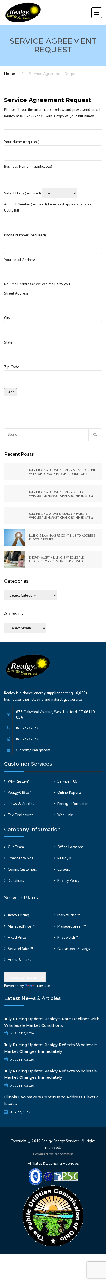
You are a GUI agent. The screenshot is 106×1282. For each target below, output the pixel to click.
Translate (42, 985)
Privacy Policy (68, 880)
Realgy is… (66, 858)
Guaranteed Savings (73, 948)
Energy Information (72, 803)
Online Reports (69, 792)
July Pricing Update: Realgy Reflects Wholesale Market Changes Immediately (50, 1048)
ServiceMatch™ (20, 948)
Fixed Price (17, 937)
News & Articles (21, 803)
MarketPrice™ (68, 914)
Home (9, 73)
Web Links (65, 814)
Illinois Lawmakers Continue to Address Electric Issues (51, 1100)
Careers (63, 869)
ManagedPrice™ (21, 926)
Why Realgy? (18, 781)
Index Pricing (18, 914)
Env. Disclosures (20, 814)
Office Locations (70, 846)
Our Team (16, 846)
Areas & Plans (19, 959)
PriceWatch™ (67, 937)
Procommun (63, 1154)
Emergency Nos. (21, 858)
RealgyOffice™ (20, 792)
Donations (16, 880)
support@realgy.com (33, 750)
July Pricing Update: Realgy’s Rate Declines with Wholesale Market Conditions (51, 1022)
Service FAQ (67, 781)
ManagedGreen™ (71, 926)
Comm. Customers (22, 869)
